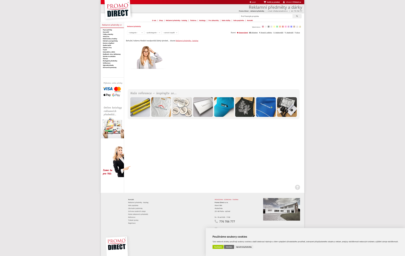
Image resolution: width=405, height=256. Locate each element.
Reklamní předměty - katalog (176, 20)
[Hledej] (296, 16)
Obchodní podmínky (135, 208)
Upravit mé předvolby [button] (244, 247)
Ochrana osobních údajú (137, 211)
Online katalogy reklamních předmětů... (113, 111)
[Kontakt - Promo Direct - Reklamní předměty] (281, 220)
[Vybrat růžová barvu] (285, 26)
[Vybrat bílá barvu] (266, 26)
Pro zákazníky (214, 20)
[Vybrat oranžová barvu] (280, 26)
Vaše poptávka (238, 20)
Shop (161, 20)
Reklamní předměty (111, 25)
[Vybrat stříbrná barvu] (297, 26)
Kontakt (250, 20)
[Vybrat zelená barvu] (277, 26)
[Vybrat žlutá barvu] (274, 26)
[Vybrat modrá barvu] (291, 26)
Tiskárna (193, 20)
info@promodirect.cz (280, 11)
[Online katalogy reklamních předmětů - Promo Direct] (114, 138)
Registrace (132, 223)
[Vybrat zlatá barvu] (300, 26)
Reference (131, 217)
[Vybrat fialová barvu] (288, 26)
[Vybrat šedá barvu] (271, 26)
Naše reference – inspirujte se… (153, 93)
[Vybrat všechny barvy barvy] (263, 26)
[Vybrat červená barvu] (283, 26)
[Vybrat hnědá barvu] (294, 26)
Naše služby (226, 20)
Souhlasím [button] (218, 247)
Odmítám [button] (229, 247)
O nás (154, 20)
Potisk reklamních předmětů (138, 214)
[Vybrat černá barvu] (268, 26)
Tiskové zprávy (133, 220)
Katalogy (202, 20)
